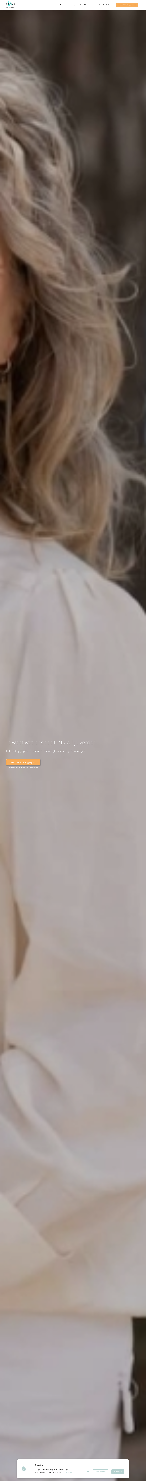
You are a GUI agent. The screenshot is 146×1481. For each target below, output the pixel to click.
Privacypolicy (68, 1472)
